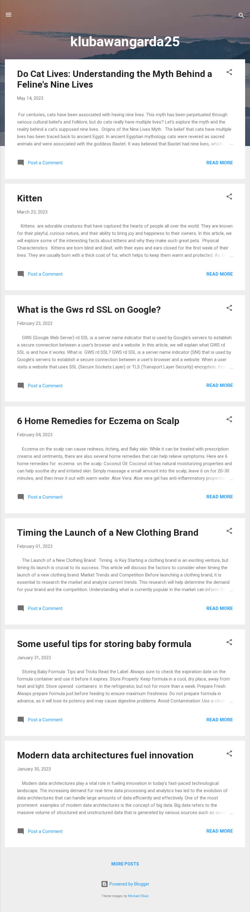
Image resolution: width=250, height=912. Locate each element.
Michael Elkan (138, 896)
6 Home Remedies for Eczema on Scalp (98, 421)
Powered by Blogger (128, 884)
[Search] (241, 16)
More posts (125, 864)
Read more (219, 162)
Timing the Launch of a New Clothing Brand (107, 532)
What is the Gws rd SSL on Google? (89, 309)
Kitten (29, 198)
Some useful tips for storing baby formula (104, 644)
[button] (229, 73)
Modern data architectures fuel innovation (105, 755)
